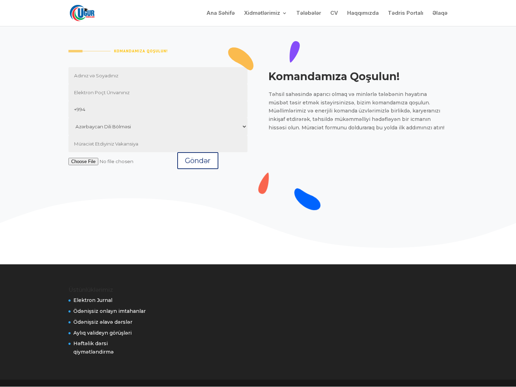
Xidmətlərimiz (262, 13)
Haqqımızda (363, 13)
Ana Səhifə (220, 13)
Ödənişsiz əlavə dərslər (102, 322)
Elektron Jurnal (92, 300)
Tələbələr (308, 13)
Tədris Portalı (405, 13)
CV (334, 13)
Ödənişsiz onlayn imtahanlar (109, 311)
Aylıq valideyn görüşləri (102, 333)
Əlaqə (440, 13)
